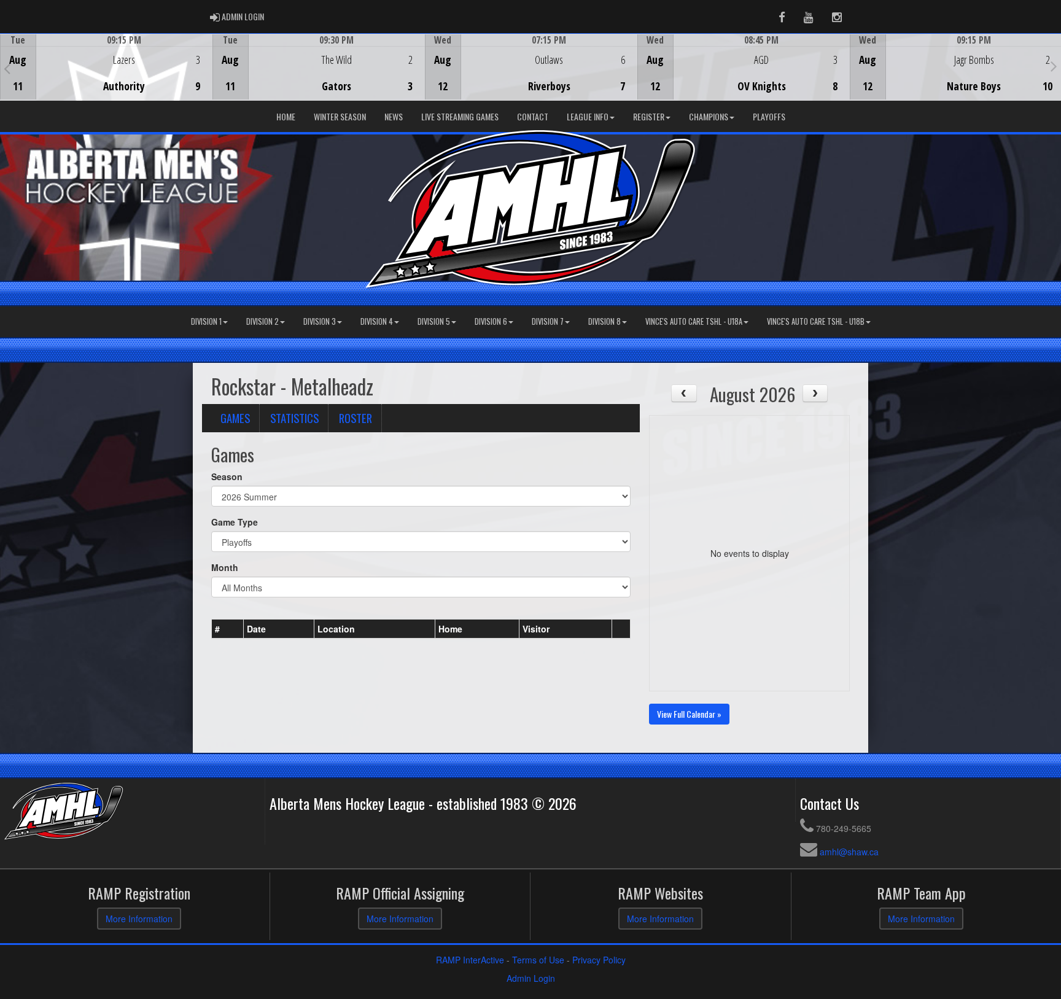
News (393, 116)
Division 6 (491, 321)
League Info (587, 116)
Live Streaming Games (460, 116)
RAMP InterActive (470, 960)
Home (285, 116)
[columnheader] (228, 629)
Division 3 (319, 321)
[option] (106, 66)
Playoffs (769, 116)
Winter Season (340, 116)
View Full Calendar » (689, 713)
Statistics (294, 418)
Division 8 (604, 321)
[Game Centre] (106, 76)
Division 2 (262, 321)
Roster (355, 418)
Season (227, 476)
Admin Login (531, 978)
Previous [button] (7, 68)
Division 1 (206, 321)
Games (235, 418)
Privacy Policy (599, 960)
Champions (708, 116)
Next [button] (1054, 65)
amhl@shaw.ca (849, 851)
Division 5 (434, 321)
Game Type (234, 522)
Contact (532, 116)
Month (224, 567)
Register (648, 116)
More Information (139, 918)
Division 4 (376, 321)
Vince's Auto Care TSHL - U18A (693, 321)
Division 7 (548, 321)
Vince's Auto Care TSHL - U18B (816, 321)
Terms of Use (538, 960)
